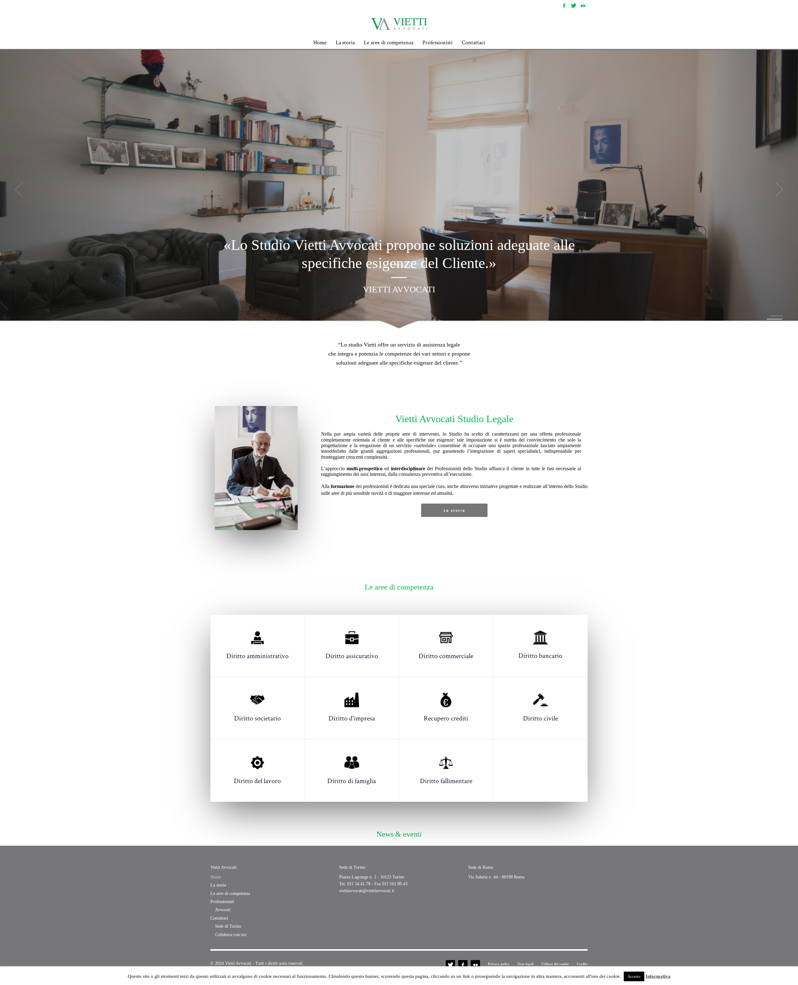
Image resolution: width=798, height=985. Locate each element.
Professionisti (222, 901)
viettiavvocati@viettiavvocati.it (366, 890)
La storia (218, 885)
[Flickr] (583, 5)
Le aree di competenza (230, 893)
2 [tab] (774, 319)
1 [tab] (776, 316)
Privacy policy (499, 964)
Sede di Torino (228, 926)
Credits (582, 964)
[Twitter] (573, 5)
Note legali (525, 964)
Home (215, 877)
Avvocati (223, 909)
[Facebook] (564, 5)
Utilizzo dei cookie (555, 964)
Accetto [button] (634, 976)
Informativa (658, 976)
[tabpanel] (399, 189)
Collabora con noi (231, 934)
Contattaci (219, 918)
